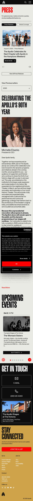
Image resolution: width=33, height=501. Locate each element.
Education (5, 463)
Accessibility (19, 463)
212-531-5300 (6, 477)
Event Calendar (6, 460)
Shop (3, 465)
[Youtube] (11, 488)
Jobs (17, 465)
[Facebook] (8, 488)
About (3, 467)
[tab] (9, 24)
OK (17, 264)
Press (3, 469)
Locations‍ (5, 481)
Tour (17, 460)
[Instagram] (5, 488)
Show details (24, 258)
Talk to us (4, 479)
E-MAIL (17, 383)
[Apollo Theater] (3, 2)
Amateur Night (6, 462)
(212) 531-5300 (16, 396)
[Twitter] (2, 488)
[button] (30, 2)
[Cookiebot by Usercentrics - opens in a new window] (23, 230)
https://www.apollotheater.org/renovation (16, 227)
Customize (15, 269)
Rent (17, 462)
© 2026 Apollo (27, 498)
